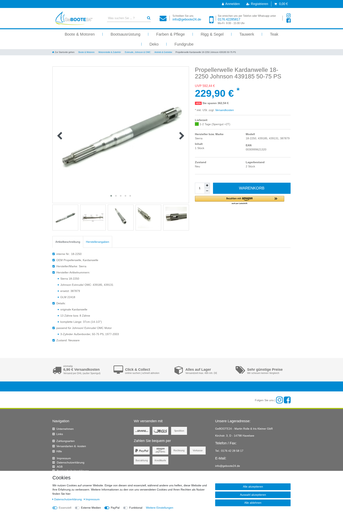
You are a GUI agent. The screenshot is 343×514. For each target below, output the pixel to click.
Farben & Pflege (170, 34)
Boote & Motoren (80, 34)
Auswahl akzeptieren (253, 494)
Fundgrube (184, 44)
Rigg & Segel (212, 34)
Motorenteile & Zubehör (109, 52)
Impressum (64, 458)
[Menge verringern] (207, 191)
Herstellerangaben (97, 241)
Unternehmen (65, 428)
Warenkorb (251, 188)
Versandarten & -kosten (71, 446)
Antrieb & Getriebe (163, 52)
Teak (274, 34)
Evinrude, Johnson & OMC (137, 52)
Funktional (135, 507)
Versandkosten (224, 110)
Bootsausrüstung (125, 34)
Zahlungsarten (65, 441)
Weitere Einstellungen (159, 507)
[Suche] (149, 18)
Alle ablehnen (252, 502)
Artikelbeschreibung (67, 241)
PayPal (115, 507)
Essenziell (65, 507)
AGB (60, 466)
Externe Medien (91, 507)
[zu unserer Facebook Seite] (288, 20)
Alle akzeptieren (253, 486)
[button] (239, 200)
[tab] (67, 242)
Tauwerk (246, 34)
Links (59, 434)
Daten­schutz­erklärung (70, 462)
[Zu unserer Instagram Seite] (288, 15)
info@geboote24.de (186, 17)
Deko (154, 44)
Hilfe (59, 451)
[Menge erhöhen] (207, 185)
